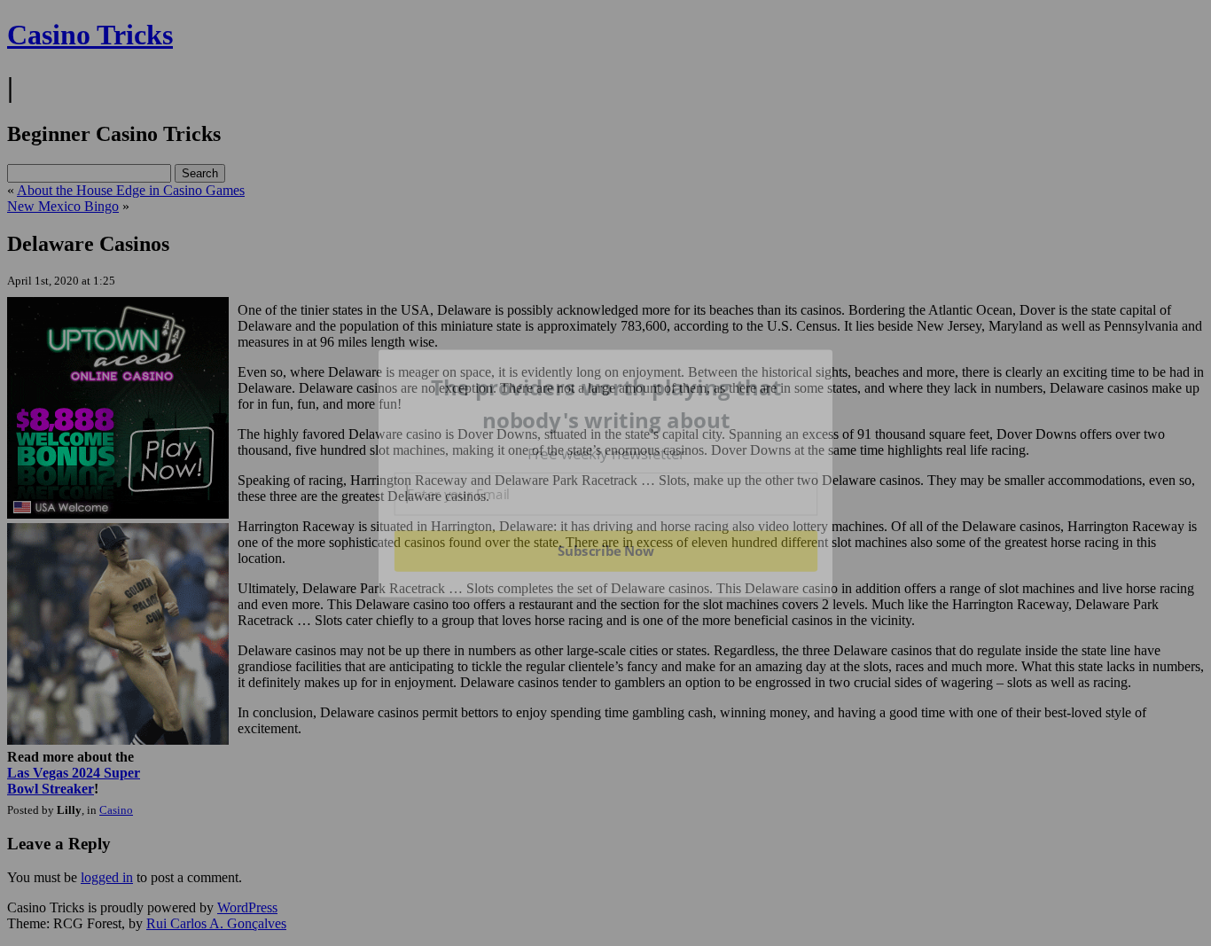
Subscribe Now (605, 550)
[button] (606, 403)
